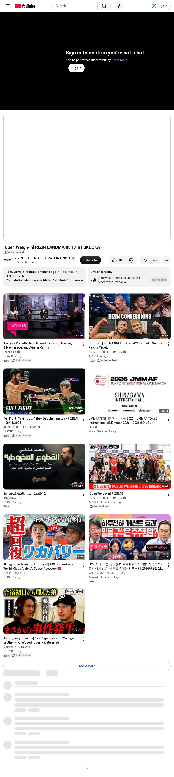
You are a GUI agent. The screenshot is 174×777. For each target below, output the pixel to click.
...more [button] (78, 280)
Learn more (119, 60)
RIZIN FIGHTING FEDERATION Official (42, 258)
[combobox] (76, 5)
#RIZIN (62, 272)
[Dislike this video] (131, 260)
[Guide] (7, 5)
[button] (129, 277)
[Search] (104, 6)
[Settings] (142, 5)
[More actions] (166, 260)
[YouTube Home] (25, 6)
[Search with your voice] (118, 6)
